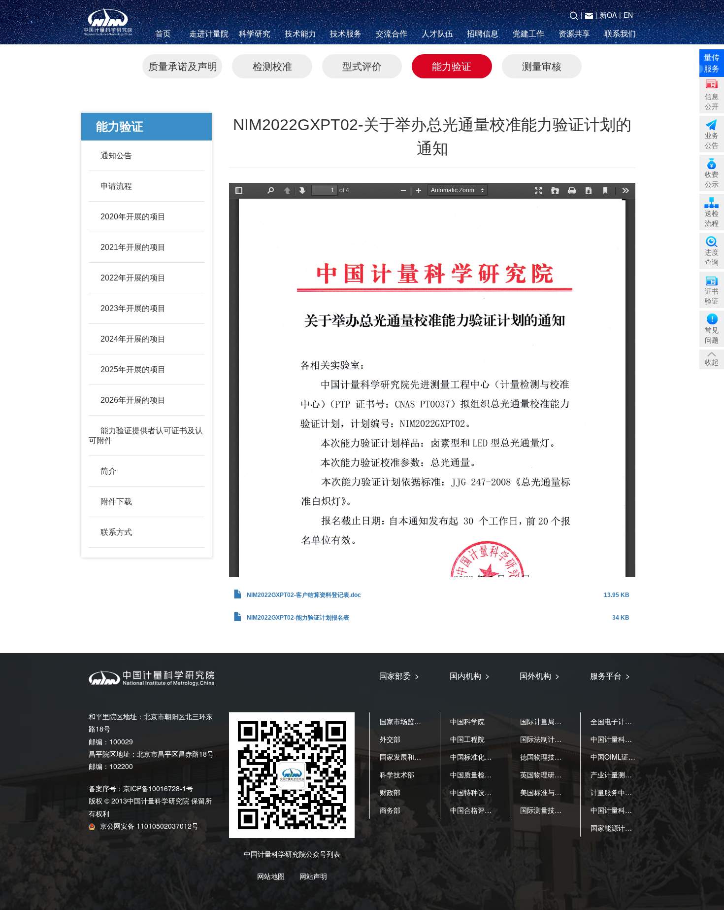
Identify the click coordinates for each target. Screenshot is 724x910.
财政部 (390, 792)
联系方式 (116, 532)
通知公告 (116, 155)
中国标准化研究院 (477, 757)
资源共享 (574, 33)
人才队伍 (437, 33)
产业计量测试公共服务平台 (632, 774)
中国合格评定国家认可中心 (491, 810)
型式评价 (362, 66)
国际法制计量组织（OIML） (563, 739)
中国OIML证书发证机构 (627, 757)
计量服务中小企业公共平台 (632, 792)
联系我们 (620, 33)
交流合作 (391, 33)
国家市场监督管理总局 (414, 721)
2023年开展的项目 (132, 308)
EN (628, 15)
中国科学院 (467, 721)
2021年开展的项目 (132, 247)
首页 (163, 33)
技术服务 (346, 33)
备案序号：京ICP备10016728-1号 (141, 788)
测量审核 (541, 66)
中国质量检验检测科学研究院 (495, 774)
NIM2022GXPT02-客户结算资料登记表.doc (304, 595)
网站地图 (271, 876)
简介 (108, 471)
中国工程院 (467, 739)
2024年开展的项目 (132, 339)
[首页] (109, 22)
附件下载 (116, 501)
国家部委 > (399, 675)
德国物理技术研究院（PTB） (564, 757)
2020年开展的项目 (132, 216)
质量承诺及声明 (182, 66)
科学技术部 (397, 774)
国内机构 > (470, 675)
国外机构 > (539, 675)
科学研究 (254, 33)
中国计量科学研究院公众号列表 (292, 854)
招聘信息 (482, 33)
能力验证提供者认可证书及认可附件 (146, 435)
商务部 (390, 810)
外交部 (390, 739)
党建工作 (528, 33)
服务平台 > (610, 675)
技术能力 (300, 33)
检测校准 (272, 66)
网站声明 (313, 876)
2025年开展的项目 (132, 369)
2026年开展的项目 (132, 400)
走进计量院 (209, 33)
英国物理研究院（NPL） (557, 774)
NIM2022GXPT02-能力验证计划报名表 (298, 617)
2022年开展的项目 (132, 278)
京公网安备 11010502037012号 (149, 826)
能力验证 (451, 66)
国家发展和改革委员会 (414, 757)
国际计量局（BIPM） (552, 721)
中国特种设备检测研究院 (488, 792)
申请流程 (116, 186)
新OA (608, 15)
